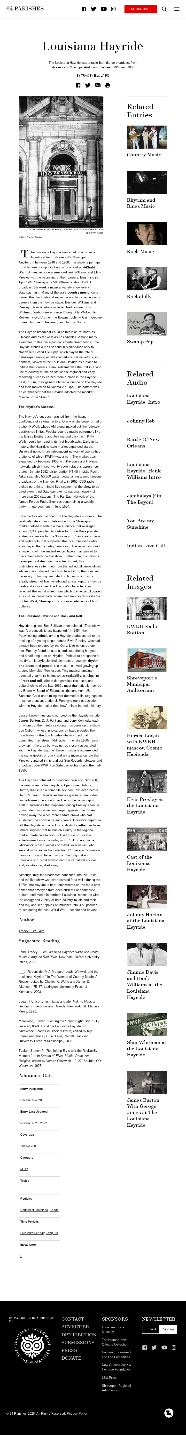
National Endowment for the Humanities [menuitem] (116, 1354)
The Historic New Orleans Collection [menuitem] (115, 1342)
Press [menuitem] (69, 1350)
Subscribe (141, 8)
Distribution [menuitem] (79, 1334)
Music (24, 1169)
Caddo (54, 1210)
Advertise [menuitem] (75, 1326)
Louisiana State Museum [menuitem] (113, 1329)
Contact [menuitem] (73, 1319)
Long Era (52, 1233)
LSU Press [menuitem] (109, 1377)
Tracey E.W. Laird (95, 75)
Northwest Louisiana (34, 1210)
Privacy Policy (77, 1413)
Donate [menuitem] (71, 1358)
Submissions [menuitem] (78, 1342)
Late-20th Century (32, 1233)
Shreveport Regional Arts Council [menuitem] (116, 1388)
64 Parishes (25, 8)
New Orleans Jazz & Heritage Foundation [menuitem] (116, 1367)
